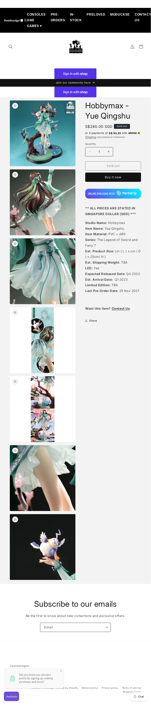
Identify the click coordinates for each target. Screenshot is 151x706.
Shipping (90, 137)
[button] (10, 46)
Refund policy (90, 687)
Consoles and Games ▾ (36, 20)
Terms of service (131, 687)
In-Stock (76, 17)
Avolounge (12, 20)
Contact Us (143, 17)
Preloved (96, 14)
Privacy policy (110, 687)
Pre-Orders (58, 17)
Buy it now (113, 177)
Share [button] (93, 320)
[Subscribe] (106, 627)
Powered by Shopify (66, 687)
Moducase (120, 14)
